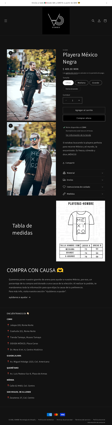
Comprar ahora (84, 118)
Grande (95, 82)
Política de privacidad (65, 420)
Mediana (82, 82)
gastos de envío (72, 73)
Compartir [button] (70, 163)
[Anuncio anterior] (5, 3)
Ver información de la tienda (78, 135)
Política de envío (99, 420)
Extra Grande (73, 89)
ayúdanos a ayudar (18, 297)
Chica (68, 82)
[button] (6, 21)
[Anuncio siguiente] (107, 3)
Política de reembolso (46, 420)
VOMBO (17, 420)
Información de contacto (96, 422)
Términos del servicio (83, 420)
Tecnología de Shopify (28, 420)
